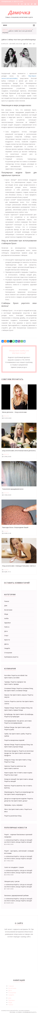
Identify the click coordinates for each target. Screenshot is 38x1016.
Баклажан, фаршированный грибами (16, 895)
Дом (5, 605)
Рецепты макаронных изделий (14, 740)
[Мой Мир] (8, 341)
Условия (19, 1012)
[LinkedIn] (16, 341)
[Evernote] (13, 341)
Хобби (6, 618)
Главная (11, 986)
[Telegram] (24, 341)
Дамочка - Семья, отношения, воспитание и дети (17, 29)
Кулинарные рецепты (11, 657)
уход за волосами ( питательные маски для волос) (19, 451)
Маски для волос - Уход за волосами (14, 412)
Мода (6, 614)
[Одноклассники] (5, 341)
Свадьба (7, 648)
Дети (6, 631)
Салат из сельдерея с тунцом (14, 867)
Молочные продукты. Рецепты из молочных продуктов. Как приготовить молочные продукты (19, 753)
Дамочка (19, 12)
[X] (11, 341)
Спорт (6, 635)
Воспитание (8, 610)
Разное (6, 531)
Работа (6, 627)
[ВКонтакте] (2, 341)
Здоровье (7, 623)
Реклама (12, 1012)
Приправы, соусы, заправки (13, 805)
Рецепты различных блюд (12, 816)
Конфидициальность (30, 1012)
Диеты (6, 644)
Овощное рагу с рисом (11, 881)
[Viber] (19, 341)
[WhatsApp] (22, 341)
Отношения (8, 653)
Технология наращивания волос (13, 489)
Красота (4, 31)
